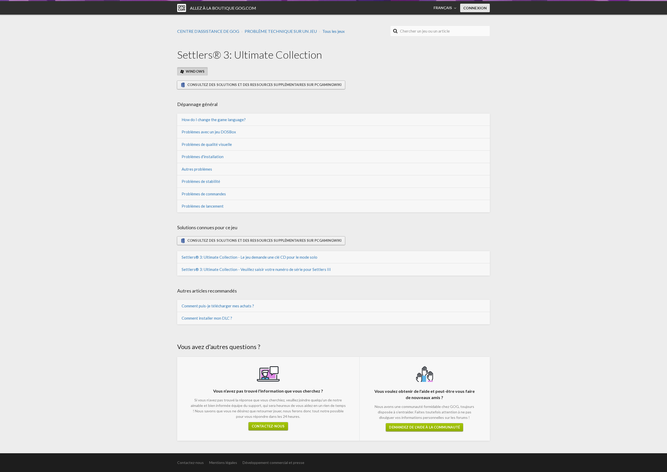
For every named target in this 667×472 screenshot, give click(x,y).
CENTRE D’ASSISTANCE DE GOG (208, 31)
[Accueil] (181, 8)
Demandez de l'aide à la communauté (424, 427)
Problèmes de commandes (204, 193)
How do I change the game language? (214, 119)
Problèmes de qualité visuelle (207, 144)
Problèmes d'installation (203, 156)
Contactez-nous (268, 426)
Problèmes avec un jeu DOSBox (209, 131)
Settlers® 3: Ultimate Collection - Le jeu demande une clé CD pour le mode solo (249, 257)
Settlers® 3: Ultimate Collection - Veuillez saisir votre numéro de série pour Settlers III (256, 269)
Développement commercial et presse (273, 462)
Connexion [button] (475, 8)
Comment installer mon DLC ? (207, 318)
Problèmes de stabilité (201, 181)
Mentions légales (223, 462)
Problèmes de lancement (203, 206)
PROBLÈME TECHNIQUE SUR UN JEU (281, 31)
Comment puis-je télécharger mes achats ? (218, 305)
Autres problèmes (197, 169)
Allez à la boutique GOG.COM (223, 7)
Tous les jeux (333, 31)
